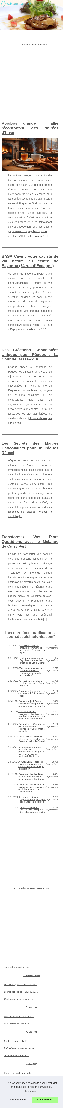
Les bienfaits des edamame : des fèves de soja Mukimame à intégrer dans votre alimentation (31, 715)
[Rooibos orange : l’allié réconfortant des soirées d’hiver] (30, 154)
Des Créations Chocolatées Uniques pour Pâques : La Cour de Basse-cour (30, 354)
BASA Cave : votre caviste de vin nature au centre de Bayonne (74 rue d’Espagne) (30, 261)
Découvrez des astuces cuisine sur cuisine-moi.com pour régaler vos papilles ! (32, 671)
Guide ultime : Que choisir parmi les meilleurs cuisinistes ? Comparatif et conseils (31, 727)
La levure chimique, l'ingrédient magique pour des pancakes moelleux (33, 799)
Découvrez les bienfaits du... (18, 1073)
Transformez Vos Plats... (16, 1055)
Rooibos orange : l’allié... (16, 1041)
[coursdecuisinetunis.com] (31, 15)
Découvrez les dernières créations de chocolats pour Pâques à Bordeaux (31, 776)
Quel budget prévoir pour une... (20, 999)
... (46, 236)
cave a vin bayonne (30, 329)
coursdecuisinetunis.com (34, 44)
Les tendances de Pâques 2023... (21, 991)
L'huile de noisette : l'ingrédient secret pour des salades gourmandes (32, 809)
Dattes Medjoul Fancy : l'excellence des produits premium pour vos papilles (31, 703)
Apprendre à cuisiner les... (17, 967)
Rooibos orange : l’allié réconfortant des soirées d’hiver (30, 128)
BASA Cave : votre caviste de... (20, 1048)
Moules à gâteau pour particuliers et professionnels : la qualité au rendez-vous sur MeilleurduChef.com (31, 751)
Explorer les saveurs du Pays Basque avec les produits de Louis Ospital (32, 660)
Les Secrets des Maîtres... (17, 1023)
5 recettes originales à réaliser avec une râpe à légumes (32, 683)
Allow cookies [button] (45, 1099)
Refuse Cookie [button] (18, 1099)
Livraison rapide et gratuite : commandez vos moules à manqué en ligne (33, 649)
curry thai (36, 619)
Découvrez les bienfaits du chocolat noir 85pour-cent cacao (31, 693)
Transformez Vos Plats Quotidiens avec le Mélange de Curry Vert (30, 541)
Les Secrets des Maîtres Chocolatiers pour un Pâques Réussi (30, 448)
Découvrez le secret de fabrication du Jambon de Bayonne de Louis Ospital (31, 739)
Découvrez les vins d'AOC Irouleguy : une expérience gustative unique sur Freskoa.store (32, 788)
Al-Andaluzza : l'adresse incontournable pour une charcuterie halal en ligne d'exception (31, 765)
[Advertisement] (31, 79)
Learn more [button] (31, 1091)
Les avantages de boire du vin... (20, 984)
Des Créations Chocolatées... (19, 1016)
